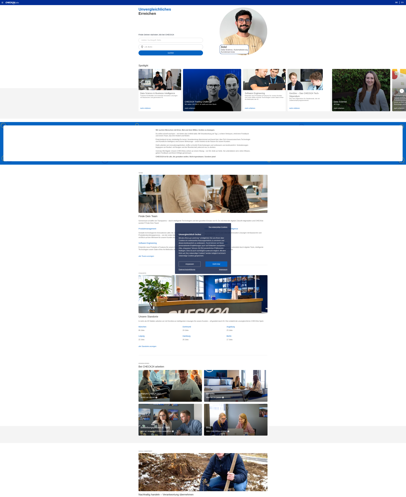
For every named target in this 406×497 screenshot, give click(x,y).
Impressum (223, 269)
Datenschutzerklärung (187, 269)
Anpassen (189, 264)
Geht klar (216, 264)
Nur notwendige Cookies (218, 227)
